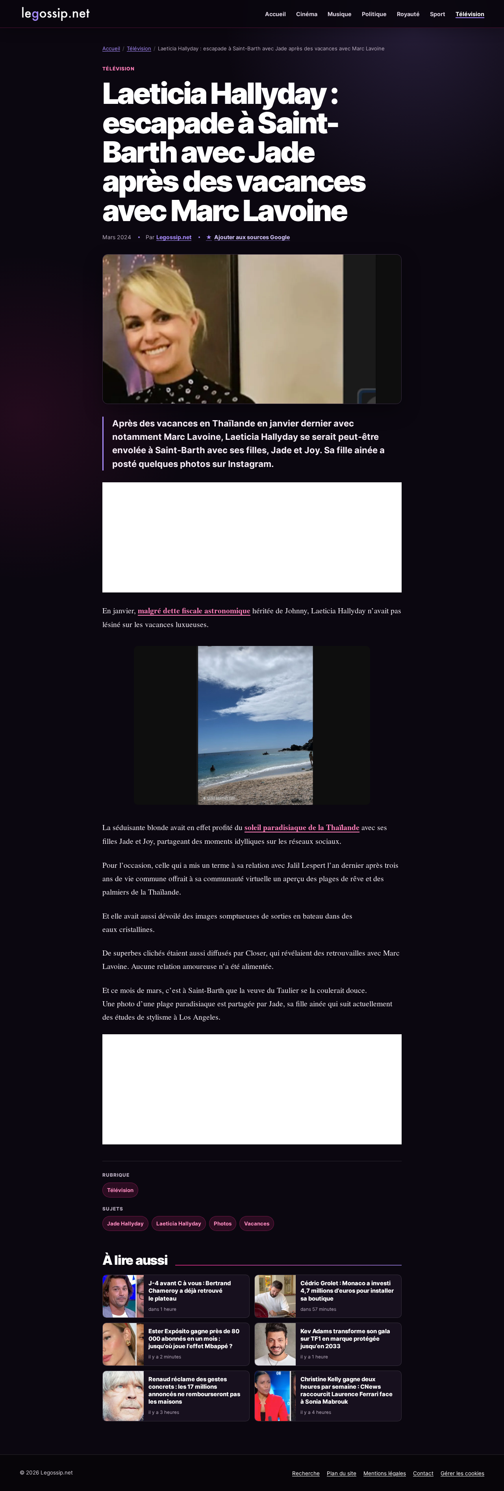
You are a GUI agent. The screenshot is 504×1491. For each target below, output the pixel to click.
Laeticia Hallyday (178, 1223)
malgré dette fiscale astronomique (194, 610)
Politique (374, 14)
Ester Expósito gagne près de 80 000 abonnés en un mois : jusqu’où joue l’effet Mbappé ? (193, 1339)
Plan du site (341, 1473)
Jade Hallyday (125, 1223)
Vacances (256, 1223)
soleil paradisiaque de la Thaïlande (302, 827)
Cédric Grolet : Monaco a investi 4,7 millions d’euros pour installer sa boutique (347, 1291)
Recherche (306, 1473)
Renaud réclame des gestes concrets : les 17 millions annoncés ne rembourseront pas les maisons (194, 1390)
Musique (340, 14)
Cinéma (306, 14)
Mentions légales (384, 1473)
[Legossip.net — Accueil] (55, 14)
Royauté (408, 14)
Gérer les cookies (462, 1473)
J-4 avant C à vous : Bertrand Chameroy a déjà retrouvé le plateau (189, 1291)
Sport (437, 14)
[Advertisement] (252, 537)
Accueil (275, 14)
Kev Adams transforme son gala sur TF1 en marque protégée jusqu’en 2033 (345, 1339)
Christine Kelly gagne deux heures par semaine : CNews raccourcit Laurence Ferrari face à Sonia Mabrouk (346, 1390)
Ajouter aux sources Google (252, 237)
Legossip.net (173, 237)
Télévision (470, 14)
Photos (223, 1223)
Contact (423, 1473)
